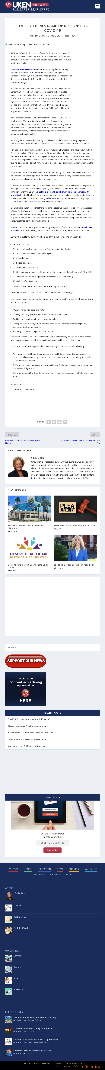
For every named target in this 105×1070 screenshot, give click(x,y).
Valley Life (91, 869)
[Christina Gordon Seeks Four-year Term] (75, 548)
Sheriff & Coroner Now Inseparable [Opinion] (26, 526)
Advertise (18, 989)
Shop (69, 874)
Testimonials (20, 917)
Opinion (55, 874)
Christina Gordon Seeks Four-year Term (74, 565)
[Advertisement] (83, 93)
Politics (13, 869)
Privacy (58, 1063)
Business (74, 869)
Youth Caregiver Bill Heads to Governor (26, 746)
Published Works (21, 928)
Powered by (63, 1066)
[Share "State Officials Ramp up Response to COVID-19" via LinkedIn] (54, 422)
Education (44, 869)
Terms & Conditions (74, 1063)
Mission (17, 905)
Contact (17, 967)
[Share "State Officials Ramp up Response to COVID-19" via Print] (65, 422)
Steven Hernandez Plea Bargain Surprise (74, 525)
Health (66, 35)
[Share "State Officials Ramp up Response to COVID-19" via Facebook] (48, 422)
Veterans (38, 874)
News (73, 35)
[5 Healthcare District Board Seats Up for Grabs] (29, 548)
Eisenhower (27, 1042)
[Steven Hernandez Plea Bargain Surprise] (75, 508)
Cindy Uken (44, 35)
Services (17, 955)
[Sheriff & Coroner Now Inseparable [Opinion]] (29, 508)
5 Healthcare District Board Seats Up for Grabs (28, 566)
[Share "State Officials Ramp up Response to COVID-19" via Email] (59, 422)
